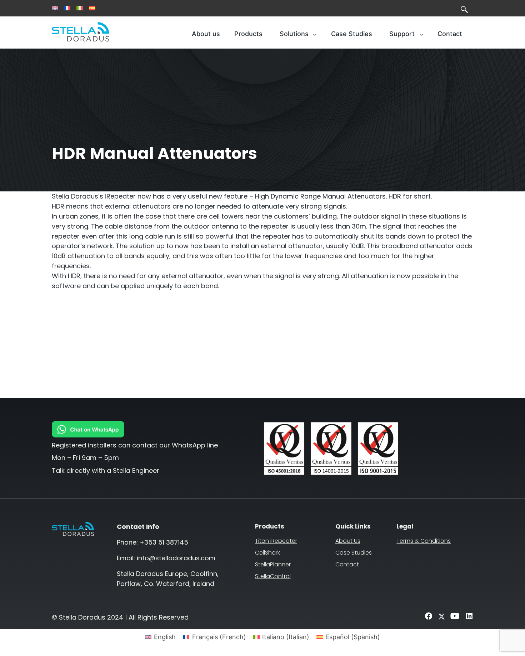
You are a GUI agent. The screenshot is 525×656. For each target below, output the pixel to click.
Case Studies (353, 553)
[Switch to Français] (67, 8)
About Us (347, 541)
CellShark (267, 553)
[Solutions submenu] (315, 34)
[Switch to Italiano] (79, 8)
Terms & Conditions (423, 541)
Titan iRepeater (276, 541)
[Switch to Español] (92, 8)
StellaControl (273, 576)
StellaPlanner (273, 564)
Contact (347, 564)
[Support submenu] (421, 34)
